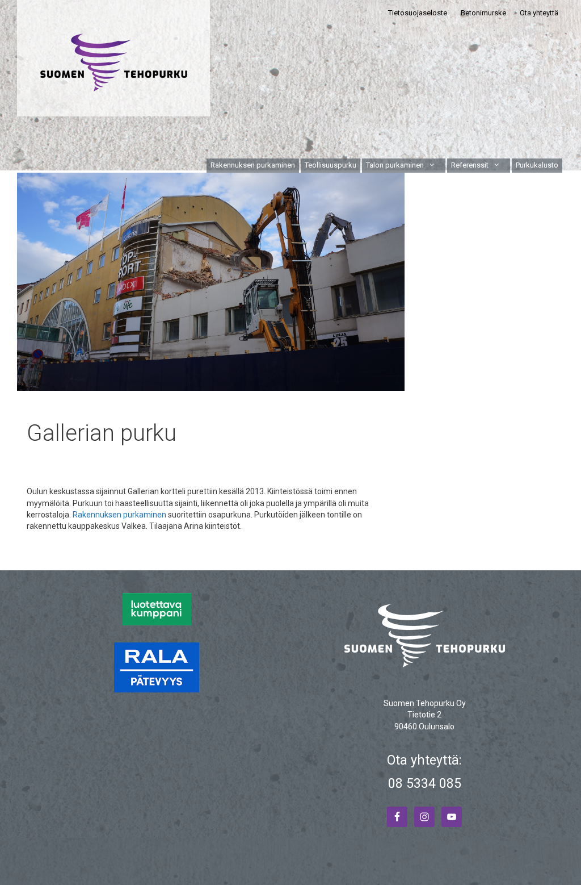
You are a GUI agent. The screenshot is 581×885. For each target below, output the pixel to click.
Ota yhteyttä (539, 13)
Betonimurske (483, 13)
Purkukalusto (537, 165)
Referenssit (470, 165)
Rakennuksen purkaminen (252, 165)
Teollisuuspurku (330, 165)
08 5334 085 (424, 783)
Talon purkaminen (395, 165)
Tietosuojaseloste (417, 13)
